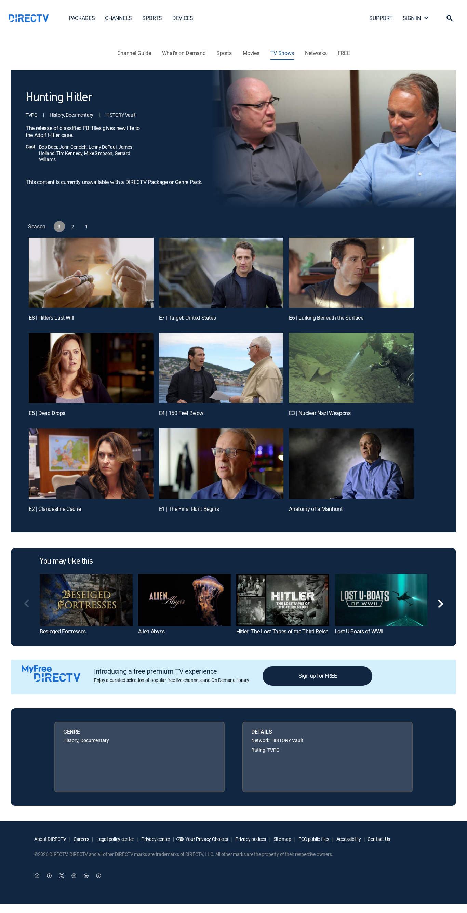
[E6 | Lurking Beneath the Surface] (351, 273)
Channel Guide (134, 53)
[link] (86, 600)
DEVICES (182, 18)
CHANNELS (118, 18)
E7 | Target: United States (187, 317)
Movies (251, 53)
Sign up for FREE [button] (317, 675)
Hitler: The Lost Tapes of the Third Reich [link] (282, 631)
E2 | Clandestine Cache (55, 509)
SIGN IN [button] (412, 18)
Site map (281, 839)
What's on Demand (184, 53)
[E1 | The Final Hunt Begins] (221, 463)
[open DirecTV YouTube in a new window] (86, 875)
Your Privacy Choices (206, 839)
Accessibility (348, 839)
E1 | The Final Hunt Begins (189, 509)
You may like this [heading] (66, 561)
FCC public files (313, 839)
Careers (80, 839)
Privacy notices (250, 839)
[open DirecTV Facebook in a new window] (49, 875)
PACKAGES (82, 18)
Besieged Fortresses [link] (63, 631)
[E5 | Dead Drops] (91, 368)
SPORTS (152, 18)
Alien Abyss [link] (151, 631)
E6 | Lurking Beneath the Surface (326, 317)
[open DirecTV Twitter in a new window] (61, 875)
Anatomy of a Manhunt (315, 509)
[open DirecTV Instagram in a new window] (74, 875)
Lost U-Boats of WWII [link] (359, 631)
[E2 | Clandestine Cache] (91, 463)
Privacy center (155, 839)
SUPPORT (380, 18)
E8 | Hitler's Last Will (51, 317)
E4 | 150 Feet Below (181, 413)
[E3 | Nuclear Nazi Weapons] (351, 368)
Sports (223, 53)
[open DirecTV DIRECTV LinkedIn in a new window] (37, 875)
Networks (315, 53)
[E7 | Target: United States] (221, 273)
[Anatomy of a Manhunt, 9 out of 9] (351, 463)
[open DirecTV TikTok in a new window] (98, 875)
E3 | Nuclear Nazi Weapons (319, 413)
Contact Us (379, 839)
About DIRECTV (50, 839)
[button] (449, 18)
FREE (344, 53)
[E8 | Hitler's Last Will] (91, 273)
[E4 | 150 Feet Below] (221, 368)
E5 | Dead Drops (47, 413)
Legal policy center (115, 839)
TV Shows (282, 53)
